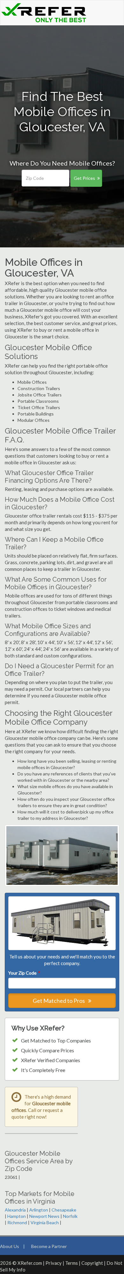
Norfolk (70, 1216)
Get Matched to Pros (59, 1000)
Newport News (44, 1216)
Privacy (53, 1263)
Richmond (17, 1222)
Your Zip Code (23, 973)
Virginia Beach (45, 1222)
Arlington (38, 1209)
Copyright (92, 1263)
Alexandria (15, 1209)
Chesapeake (64, 1209)
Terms (71, 1263)
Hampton (16, 1216)
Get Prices (84, 178)
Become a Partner (49, 1246)
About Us (9, 1246)
